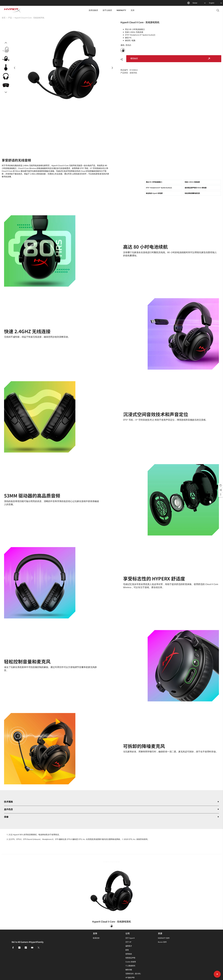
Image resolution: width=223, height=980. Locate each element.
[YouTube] (32, 947)
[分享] (122, 59)
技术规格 (8, 802)
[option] (63, 68)
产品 (10, 17)
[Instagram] (19, 947)
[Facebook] (13, 947)
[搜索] (217, 10)
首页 (3, 17)
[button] (14, 68)
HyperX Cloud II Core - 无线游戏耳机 (111, 921)
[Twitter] (38, 947)
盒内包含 (8, 809)
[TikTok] (26, 947)
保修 (6, 817)
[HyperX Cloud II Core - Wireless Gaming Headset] (111, 891)
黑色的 (111, 926)
